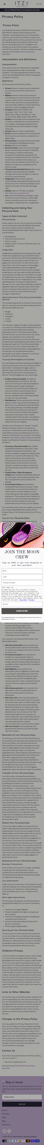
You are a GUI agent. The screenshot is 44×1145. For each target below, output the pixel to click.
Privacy (31, 600)
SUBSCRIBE (22, 611)
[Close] (42, 523)
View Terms (23, 600)
